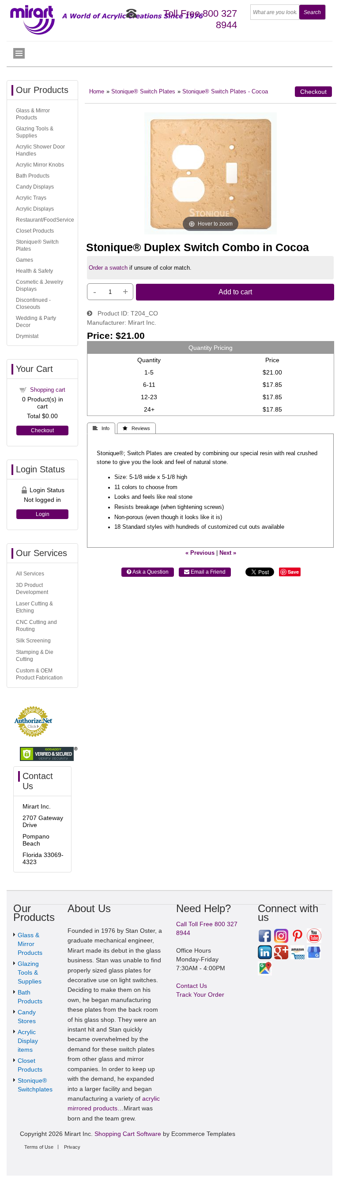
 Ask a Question (148, 572)
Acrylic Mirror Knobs (40, 165)
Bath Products (32, 176)
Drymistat (27, 336)
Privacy (72, 1147)
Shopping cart (47, 389)
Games (24, 260)
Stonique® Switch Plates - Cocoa (225, 92)
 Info (101, 428)
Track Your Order (200, 994)
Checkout (313, 92)
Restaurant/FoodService (45, 220)
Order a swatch (109, 268)
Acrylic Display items (28, 1040)
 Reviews (136, 428)
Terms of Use (38, 1147)
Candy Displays (35, 187)
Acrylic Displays (35, 209)
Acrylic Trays (31, 198)
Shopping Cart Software (127, 1133)
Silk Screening (33, 641)
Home (96, 92)
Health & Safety (34, 271)
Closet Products (35, 231)
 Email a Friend (205, 572)
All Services (30, 574)
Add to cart (235, 291)
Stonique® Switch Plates (143, 92)
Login (42, 514)
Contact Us (191, 985)
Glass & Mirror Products (30, 943)
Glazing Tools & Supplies (29, 972)
